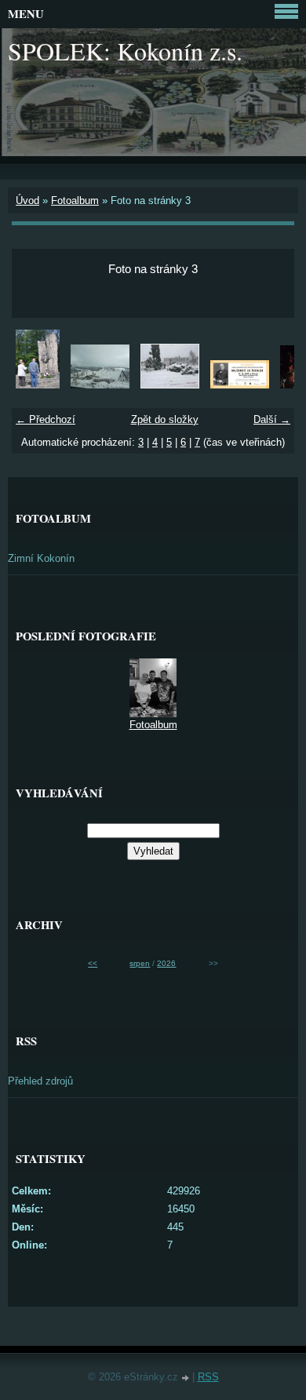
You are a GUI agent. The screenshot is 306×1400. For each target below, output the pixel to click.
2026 (166, 963)
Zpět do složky (165, 419)
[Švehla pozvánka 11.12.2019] (239, 385)
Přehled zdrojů (40, 1081)
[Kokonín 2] (38, 385)
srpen (139, 963)
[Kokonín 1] (100, 385)
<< (92, 963)
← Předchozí (45, 419)
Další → (271, 419)
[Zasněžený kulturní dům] (169, 385)
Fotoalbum (75, 200)
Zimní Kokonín (41, 558)
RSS (208, 1377)
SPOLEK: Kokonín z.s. (125, 50)
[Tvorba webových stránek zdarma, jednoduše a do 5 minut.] (186, 1378)
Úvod (27, 200)
